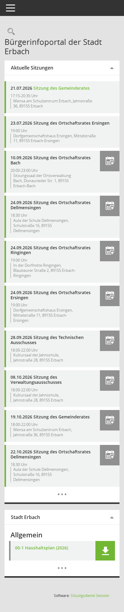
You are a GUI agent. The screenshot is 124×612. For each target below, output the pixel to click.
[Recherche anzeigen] (10, 32)
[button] (109, 161)
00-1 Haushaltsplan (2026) (41, 548)
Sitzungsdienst (90, 595)
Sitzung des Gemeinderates (61, 88)
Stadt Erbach (25, 517)
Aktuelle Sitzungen (32, 67)
